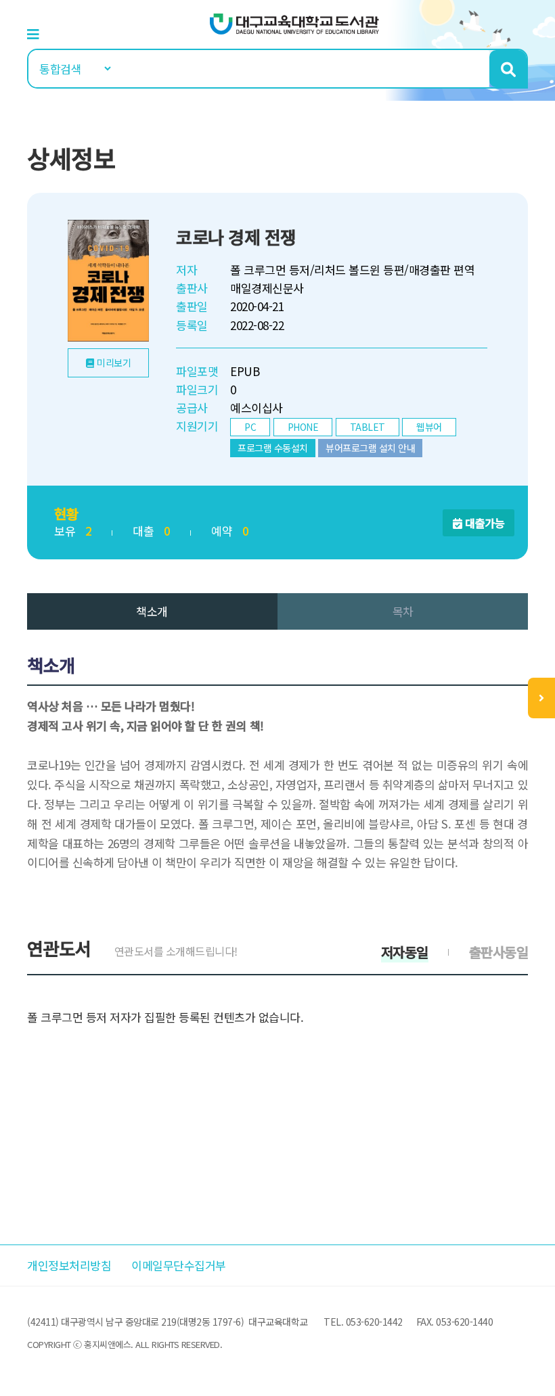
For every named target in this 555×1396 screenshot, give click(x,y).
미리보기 (114, 362)
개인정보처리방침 (69, 1265)
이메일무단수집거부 (178, 1265)
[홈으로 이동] (294, 22)
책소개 (152, 611)
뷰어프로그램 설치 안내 (370, 448)
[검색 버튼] (508, 68)
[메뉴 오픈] (541, 698)
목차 (403, 611)
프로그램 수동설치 (273, 448)
